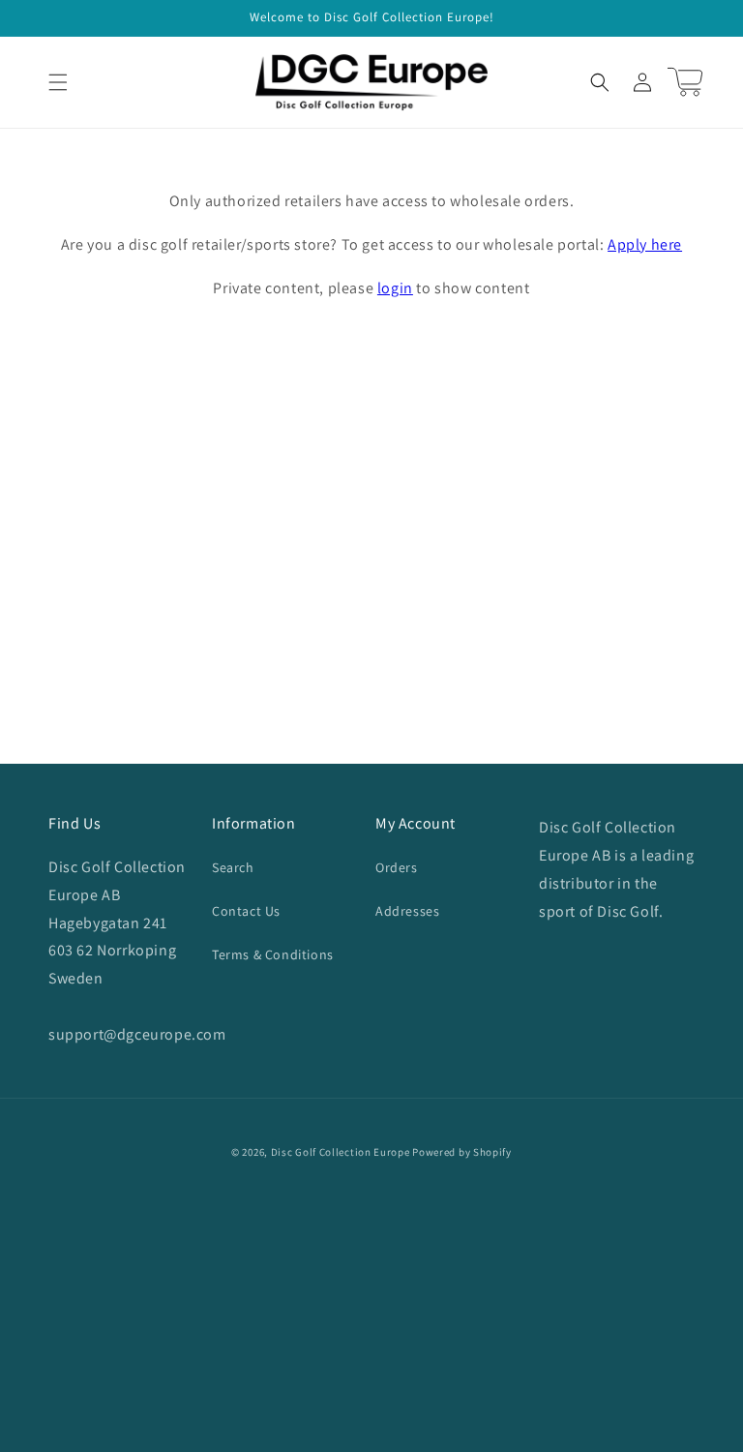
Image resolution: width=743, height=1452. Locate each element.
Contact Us (246, 911)
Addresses (407, 911)
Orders (396, 867)
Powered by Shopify (462, 1152)
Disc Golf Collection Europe (340, 1152)
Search (233, 867)
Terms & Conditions (273, 954)
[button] (58, 82)
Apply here (645, 244)
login (395, 288)
